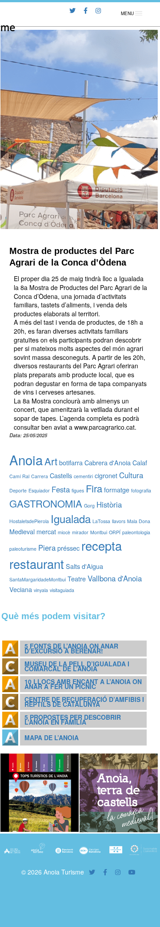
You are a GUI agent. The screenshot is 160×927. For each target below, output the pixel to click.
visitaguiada (62, 590)
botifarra (71, 462)
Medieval (22, 531)
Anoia (26, 459)
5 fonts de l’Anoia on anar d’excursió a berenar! (71, 648)
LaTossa (101, 521)
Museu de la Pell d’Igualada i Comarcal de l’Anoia (76, 666)
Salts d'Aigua (84, 566)
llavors (118, 521)
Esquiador (39, 490)
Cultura (131, 475)
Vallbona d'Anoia (115, 578)
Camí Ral (19, 476)
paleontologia (136, 532)
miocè (64, 532)
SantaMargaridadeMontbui (37, 579)
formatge (116, 489)
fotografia (141, 490)
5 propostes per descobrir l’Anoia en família (72, 719)
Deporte (18, 490)
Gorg (89, 505)
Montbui (98, 532)
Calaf (139, 462)
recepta (101, 545)
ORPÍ (114, 532)
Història (109, 504)
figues (78, 490)
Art (50, 461)
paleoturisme (22, 548)
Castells (61, 475)
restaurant (36, 563)
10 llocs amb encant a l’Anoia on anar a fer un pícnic (83, 684)
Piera (47, 547)
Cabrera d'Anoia (107, 462)
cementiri (83, 476)
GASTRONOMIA (45, 503)
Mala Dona (138, 521)
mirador (80, 532)
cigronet (106, 475)
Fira (94, 488)
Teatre (77, 578)
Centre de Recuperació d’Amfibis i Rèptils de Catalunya (84, 702)
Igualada (71, 518)
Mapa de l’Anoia (51, 737)
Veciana (20, 589)
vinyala (41, 590)
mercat (46, 531)
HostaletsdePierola (29, 521)
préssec (68, 547)
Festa (61, 489)
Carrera (39, 476)
